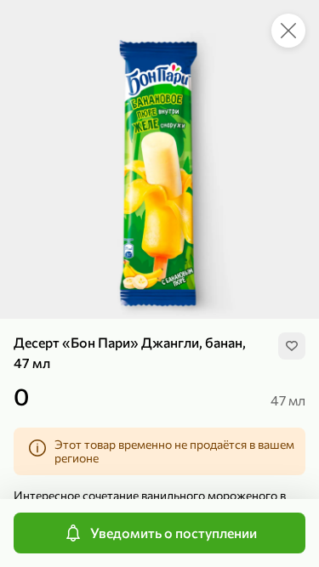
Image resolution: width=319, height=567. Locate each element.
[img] (291, 346)
